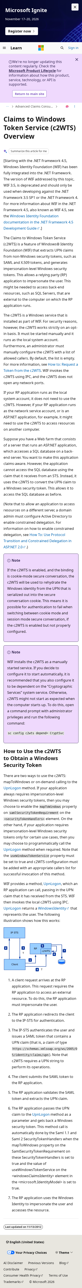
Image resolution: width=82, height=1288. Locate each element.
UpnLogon (12, 788)
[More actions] (75, 106)
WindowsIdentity (52, 908)
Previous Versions (41, 1263)
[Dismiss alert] (75, 7)
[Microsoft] (41, 48)
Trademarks (12, 1282)
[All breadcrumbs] (7, 106)
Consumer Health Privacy (21, 1275)
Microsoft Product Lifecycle (32, 70)
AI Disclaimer (13, 1263)
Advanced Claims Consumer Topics (34, 106)
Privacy (29, 1269)
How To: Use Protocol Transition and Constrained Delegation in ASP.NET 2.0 (37, 540)
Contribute (11, 1269)
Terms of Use (58, 1275)
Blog (62, 1263)
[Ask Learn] (67, 106)
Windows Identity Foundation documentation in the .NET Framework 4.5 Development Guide (38, 222)
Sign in (73, 48)
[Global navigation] (4, 48)
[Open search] (62, 48)
